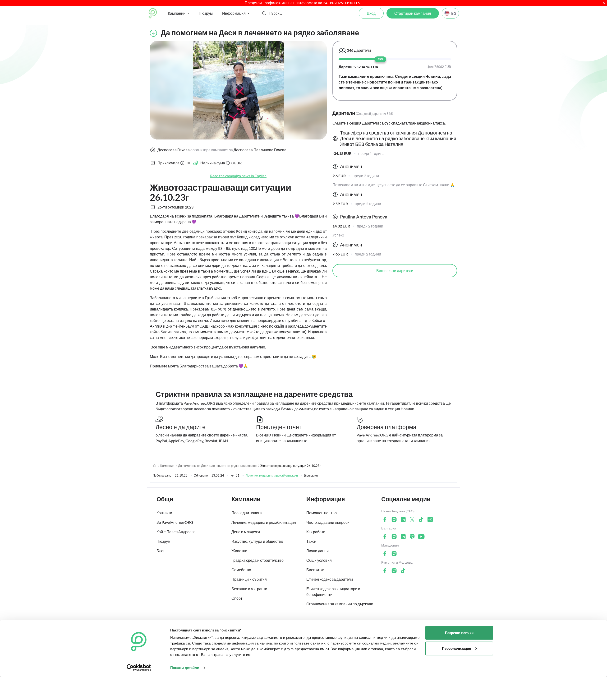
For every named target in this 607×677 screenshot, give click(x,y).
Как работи (315, 531)
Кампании (167, 466)
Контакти (164, 512)
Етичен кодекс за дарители (329, 579)
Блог (160, 550)
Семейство (241, 569)
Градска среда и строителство (257, 560)
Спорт (236, 598)
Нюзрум (206, 13)
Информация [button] (234, 13)
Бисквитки (315, 569)
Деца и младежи (245, 531)
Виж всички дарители (394, 270)
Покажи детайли (184, 668)
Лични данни (317, 550)
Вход (371, 13)
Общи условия (319, 560)
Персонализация (456, 648)
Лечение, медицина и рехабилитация (272, 475)
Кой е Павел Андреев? (175, 531)
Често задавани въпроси (327, 522)
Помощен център (321, 512)
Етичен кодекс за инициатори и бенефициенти (333, 591)
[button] (264, 13)
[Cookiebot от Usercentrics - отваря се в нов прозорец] (139, 667)
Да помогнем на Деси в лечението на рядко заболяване (217, 466)
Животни (239, 550)
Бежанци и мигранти (249, 588)
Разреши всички (459, 633)
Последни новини (246, 512)
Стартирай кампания (412, 13)
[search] (286, 13)
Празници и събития (249, 579)
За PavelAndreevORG (174, 522)
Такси (311, 541)
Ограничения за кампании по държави (339, 604)
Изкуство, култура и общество (257, 541)
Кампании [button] (176, 13)
